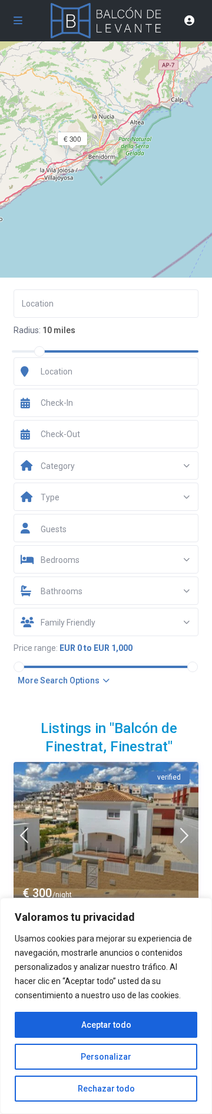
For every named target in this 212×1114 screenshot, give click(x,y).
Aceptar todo (106, 1025)
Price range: (36, 648)
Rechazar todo (106, 1088)
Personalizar (106, 1056)
